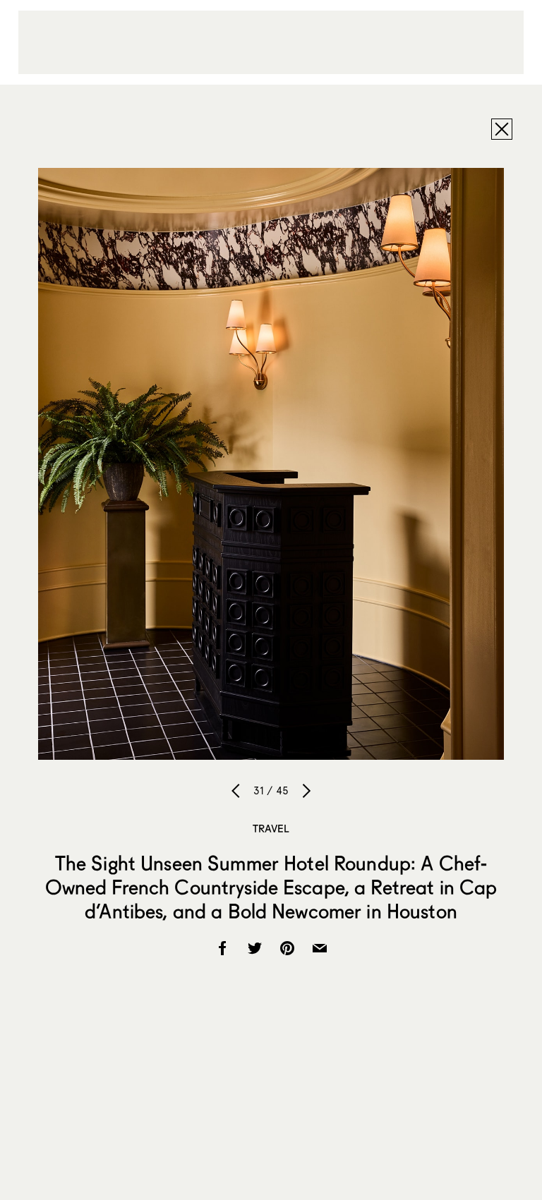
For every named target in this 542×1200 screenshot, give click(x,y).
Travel (271, 828)
